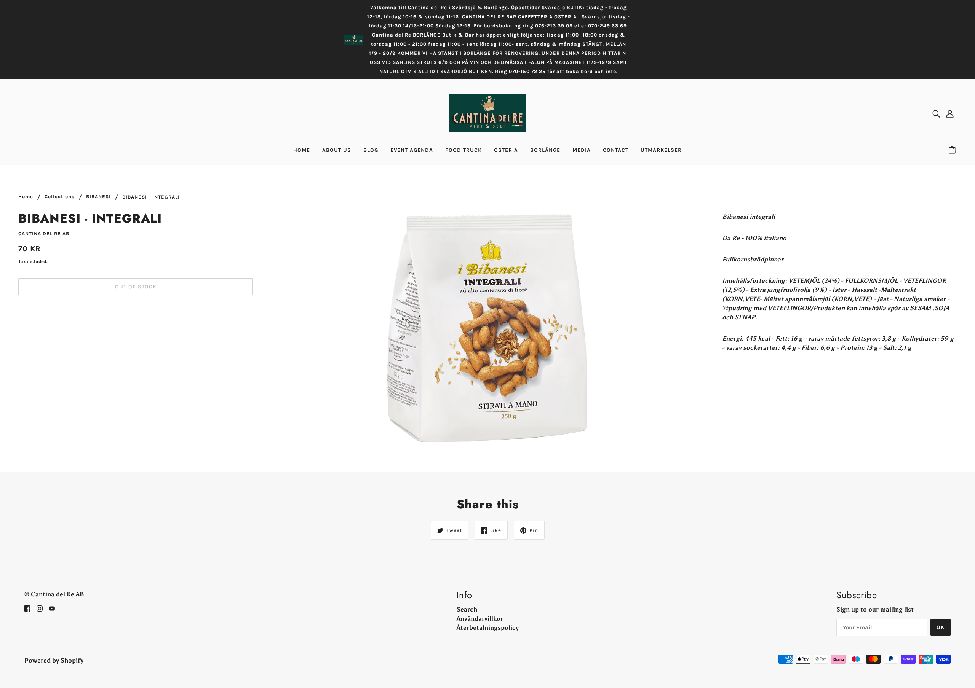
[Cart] (953, 150)
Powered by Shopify (53, 660)
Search (467, 609)
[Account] (950, 113)
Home (25, 196)
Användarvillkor (480, 618)
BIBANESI (98, 196)
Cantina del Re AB (43, 233)
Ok (941, 627)
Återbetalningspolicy (488, 627)
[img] (936, 113)
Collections (60, 196)
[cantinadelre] (487, 112)
